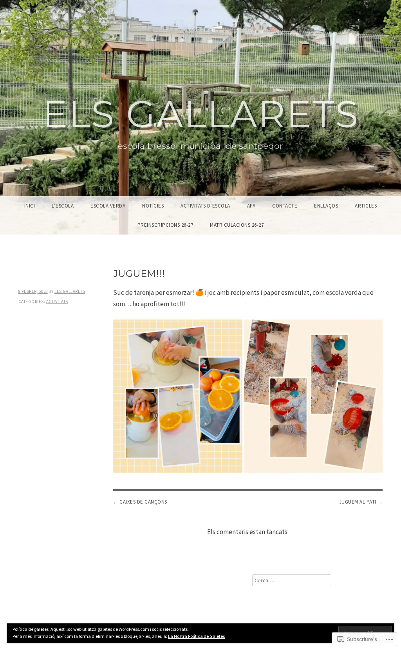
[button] (177, 396)
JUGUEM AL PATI (357, 501)
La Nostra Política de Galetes (196, 636)
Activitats (57, 301)
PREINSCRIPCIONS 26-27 (165, 225)
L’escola (63, 205)
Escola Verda (107, 205)
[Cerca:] (291, 580)
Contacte (284, 205)
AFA (251, 205)
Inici (29, 205)
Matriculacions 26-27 (237, 225)
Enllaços (326, 205)
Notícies (153, 205)
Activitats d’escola (205, 205)
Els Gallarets (200, 114)
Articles (366, 205)
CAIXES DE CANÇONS (143, 501)
